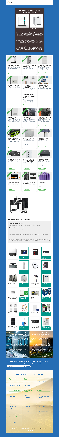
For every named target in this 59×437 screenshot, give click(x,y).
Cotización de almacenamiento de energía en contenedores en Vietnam (23, 284)
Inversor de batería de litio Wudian (34, 298)
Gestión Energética (13, 396)
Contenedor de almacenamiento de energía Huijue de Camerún (23, 327)
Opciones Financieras (43, 403)
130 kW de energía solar (11, 270)
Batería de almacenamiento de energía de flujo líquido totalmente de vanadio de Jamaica (35, 284)
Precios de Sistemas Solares (43, 394)
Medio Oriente (27, 411)
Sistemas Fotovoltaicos (13, 383)
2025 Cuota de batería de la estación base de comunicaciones (46, 257)
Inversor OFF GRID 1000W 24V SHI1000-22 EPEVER (13, 86)
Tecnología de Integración (14, 390)
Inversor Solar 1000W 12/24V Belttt (12, 118)
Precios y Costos (42, 390)
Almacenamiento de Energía (28, 379)
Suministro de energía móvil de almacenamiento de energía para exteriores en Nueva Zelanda (46, 327)
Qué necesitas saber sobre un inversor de (29, 139)
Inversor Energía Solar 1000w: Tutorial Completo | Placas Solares (44, 86)
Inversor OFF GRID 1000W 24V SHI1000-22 (13, 66)
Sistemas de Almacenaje (29, 383)
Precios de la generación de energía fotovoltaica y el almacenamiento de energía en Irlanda (46, 298)
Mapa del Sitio (46, 428)
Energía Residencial (13, 406)
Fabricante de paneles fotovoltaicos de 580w (11, 284)
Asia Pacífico (27, 409)
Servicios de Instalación (13, 420)
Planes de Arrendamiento (43, 406)
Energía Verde (41, 384)
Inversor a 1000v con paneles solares (30, 12)
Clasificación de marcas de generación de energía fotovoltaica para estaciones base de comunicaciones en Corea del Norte (23, 299)
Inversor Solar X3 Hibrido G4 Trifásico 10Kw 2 (14, 160)
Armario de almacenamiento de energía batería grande (23, 270)
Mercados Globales (28, 403)
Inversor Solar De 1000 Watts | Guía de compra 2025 (13, 182)
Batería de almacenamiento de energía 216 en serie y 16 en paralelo (23, 257)
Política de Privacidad (40, 428)
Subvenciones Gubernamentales (44, 408)
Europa (26, 408)
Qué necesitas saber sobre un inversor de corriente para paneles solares (29, 160)
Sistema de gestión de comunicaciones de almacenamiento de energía (35, 271)
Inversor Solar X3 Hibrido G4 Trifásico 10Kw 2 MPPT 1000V (44, 118)
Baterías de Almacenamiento (29, 382)
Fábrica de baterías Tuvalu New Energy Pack (12, 257)
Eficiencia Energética (28, 393)
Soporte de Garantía (13, 422)
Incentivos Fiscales (42, 409)
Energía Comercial (13, 408)
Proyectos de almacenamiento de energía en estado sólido (35, 257)
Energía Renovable (42, 378)
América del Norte (27, 406)
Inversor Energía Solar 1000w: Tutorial (28, 118)
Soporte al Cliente (13, 416)
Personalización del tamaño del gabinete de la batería (12, 298)
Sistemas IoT (12, 394)
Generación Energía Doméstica (15, 385)
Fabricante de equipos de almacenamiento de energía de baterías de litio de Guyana (46, 271)
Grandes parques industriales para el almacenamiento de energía (46, 313)
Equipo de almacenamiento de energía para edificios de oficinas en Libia (12, 313)
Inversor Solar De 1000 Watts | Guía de (43, 139)
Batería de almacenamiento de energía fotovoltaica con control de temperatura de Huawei (35, 313)
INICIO (24, 12)
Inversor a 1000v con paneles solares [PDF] (14, 216)
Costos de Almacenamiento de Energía (44, 397)
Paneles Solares (12, 382)
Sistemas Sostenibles (42, 381)
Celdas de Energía (27, 385)
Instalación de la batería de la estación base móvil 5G (23, 313)
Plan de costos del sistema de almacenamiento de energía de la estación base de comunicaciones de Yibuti (46, 284)
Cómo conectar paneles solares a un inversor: (43, 181)
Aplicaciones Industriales (14, 403)
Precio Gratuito (11, 72)
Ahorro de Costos (27, 397)
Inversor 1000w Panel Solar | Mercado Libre (29, 66)
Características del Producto (28, 391)
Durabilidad (26, 395)
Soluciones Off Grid (13, 409)
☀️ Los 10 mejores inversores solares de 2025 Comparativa (29, 86)
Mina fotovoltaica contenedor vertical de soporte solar (12, 327)
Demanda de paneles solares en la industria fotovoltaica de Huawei (35, 327)
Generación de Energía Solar (14, 379)
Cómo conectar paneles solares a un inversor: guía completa (14, 139)
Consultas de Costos (13, 424)
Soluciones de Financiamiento (44, 411)
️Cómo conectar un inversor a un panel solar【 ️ (44, 66)
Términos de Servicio (33, 428)
